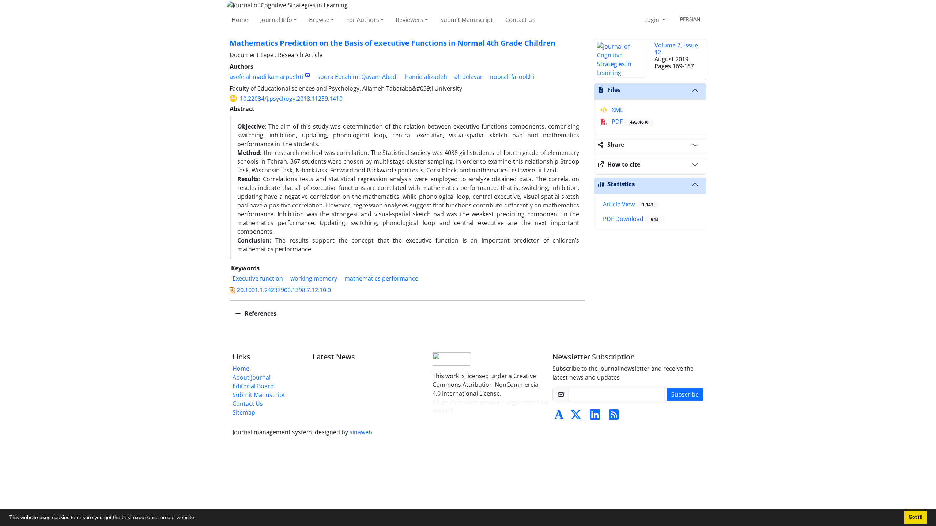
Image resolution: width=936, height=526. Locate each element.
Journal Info (276, 20)
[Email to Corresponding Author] (307, 75)
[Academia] (559, 417)
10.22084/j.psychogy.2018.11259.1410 (291, 99)
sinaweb (361, 432)
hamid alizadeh (426, 77)
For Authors (362, 20)
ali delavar (468, 77)
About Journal (252, 377)
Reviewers (409, 20)
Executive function (258, 278)
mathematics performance (381, 278)
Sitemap (244, 412)
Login (652, 20)
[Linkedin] (595, 417)
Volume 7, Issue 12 (676, 48)
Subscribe (685, 394)
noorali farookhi (512, 77)
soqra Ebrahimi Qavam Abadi (357, 77)
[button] (198, 518)
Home (239, 20)
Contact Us (520, 20)
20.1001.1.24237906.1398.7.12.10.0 (284, 290)
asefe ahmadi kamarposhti (266, 77)
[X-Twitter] (576, 417)
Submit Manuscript (466, 20)
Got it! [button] (915, 517)
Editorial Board (253, 386)
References (259, 313)
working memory (313, 278)
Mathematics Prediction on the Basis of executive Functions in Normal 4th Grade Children (392, 43)
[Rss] (614, 417)
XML (616, 110)
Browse (319, 20)
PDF (629, 122)
